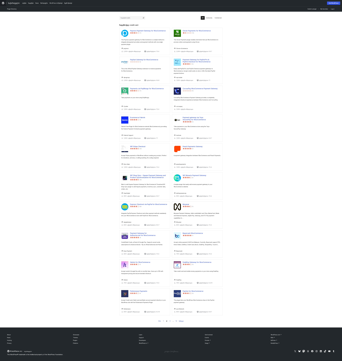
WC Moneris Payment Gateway (194, 175)
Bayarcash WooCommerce (193, 233)
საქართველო (28, 351)
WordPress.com (276, 334)
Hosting (9, 340)
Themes (75, 337)
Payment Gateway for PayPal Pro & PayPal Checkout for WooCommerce (196, 61)
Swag (207, 343)
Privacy (9, 343)
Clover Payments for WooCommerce (197, 31)
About (9, 334)
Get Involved (209, 334)
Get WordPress (334, 3)
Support (141, 337)
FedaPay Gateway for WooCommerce (197, 262)
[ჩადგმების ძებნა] (143, 18)
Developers (142, 340)
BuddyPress (275, 343)
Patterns (75, 343)
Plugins (75, 340)
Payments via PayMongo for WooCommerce (147, 88)
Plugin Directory (12, 9)
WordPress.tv (143, 343)
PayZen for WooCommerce (193, 291)
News (8, 337)
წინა (159, 321)
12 (176, 321)
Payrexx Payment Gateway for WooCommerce (148, 31)
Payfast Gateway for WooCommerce (144, 60)
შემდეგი (181, 321)
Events (207, 337)
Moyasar (186, 204)
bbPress (274, 340)
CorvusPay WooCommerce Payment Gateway (200, 88)
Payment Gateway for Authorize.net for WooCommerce (143, 234)
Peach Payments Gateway (193, 146)
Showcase (76, 334)
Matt (273, 337)
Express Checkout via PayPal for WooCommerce (148, 204)
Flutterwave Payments (138, 291)
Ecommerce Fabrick (137, 117)
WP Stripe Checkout (137, 146)
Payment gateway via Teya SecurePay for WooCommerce (194, 118)
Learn (140, 334)
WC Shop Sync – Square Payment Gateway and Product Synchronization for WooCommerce (148, 176)
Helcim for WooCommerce (140, 262)
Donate (208, 340)
